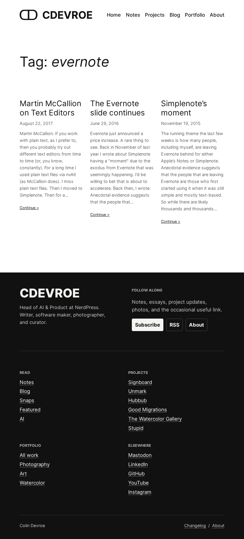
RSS (174, 325)
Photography (35, 464)
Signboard (140, 382)
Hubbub (137, 400)
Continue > (29, 208)
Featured (30, 410)
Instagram (139, 492)
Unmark (137, 391)
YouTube (138, 483)
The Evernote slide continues (117, 108)
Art (23, 474)
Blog (25, 391)
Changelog (195, 525)
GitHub (136, 474)
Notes (27, 382)
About (196, 325)
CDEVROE (67, 15)
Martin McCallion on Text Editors (50, 108)
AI (22, 419)
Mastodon (140, 455)
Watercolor (32, 483)
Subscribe (147, 325)
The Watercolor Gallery (155, 419)
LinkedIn (138, 464)
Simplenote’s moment (184, 108)
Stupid (135, 428)
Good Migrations (147, 410)
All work (29, 455)
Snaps (27, 400)
